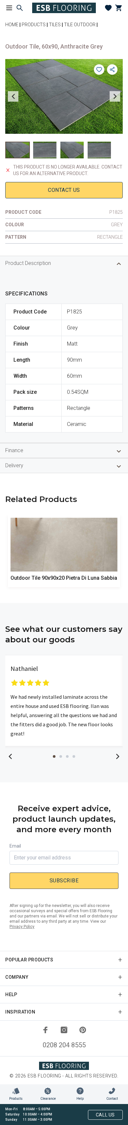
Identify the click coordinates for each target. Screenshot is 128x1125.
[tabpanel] (64, 700)
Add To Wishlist (99, 69)
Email (15, 846)
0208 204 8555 (64, 1045)
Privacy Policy (22, 926)
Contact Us (64, 190)
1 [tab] (54, 756)
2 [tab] (60, 756)
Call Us (105, 1114)
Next (115, 96)
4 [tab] (74, 756)
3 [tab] (67, 756)
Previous (13, 96)
